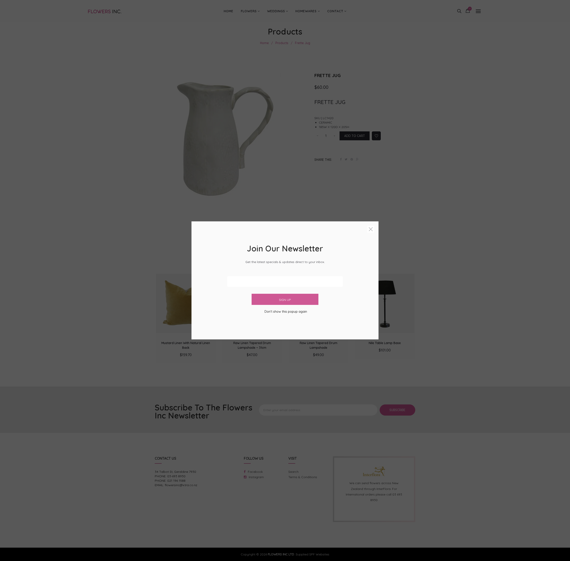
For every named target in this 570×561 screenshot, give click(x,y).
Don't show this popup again (286, 312)
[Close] (370, 230)
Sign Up (285, 300)
